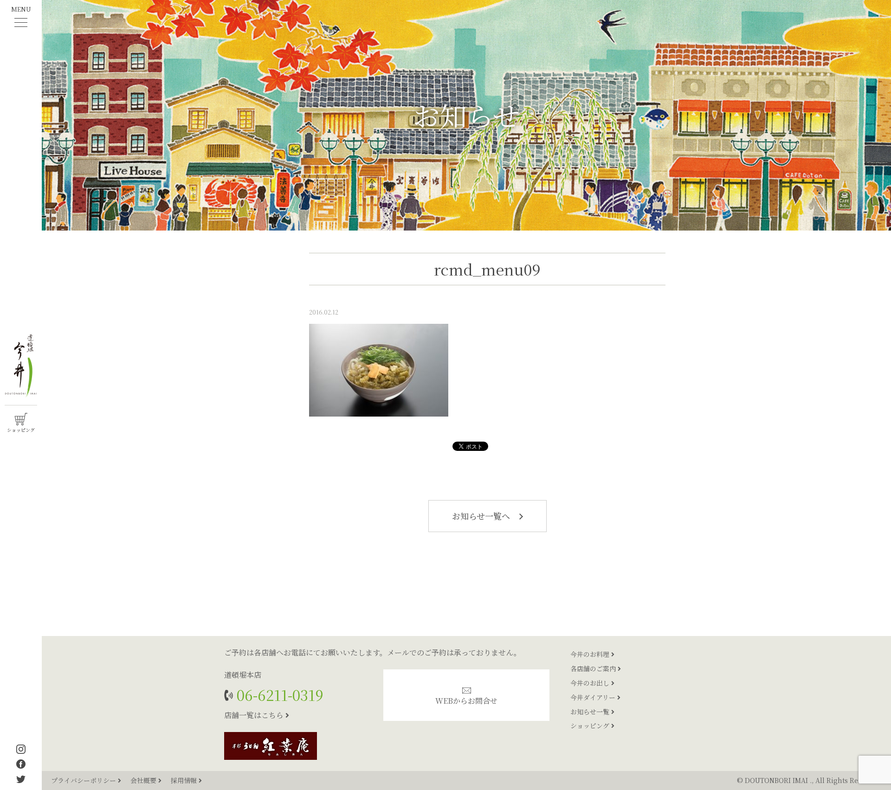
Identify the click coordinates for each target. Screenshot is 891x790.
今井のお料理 (590, 654)
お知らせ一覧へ (482, 516)
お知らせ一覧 (590, 711)
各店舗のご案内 (594, 668)
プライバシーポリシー (84, 780)
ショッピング (590, 725)
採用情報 (185, 780)
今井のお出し (590, 682)
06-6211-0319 (278, 694)
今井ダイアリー (593, 697)
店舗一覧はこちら (254, 715)
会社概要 (144, 780)
